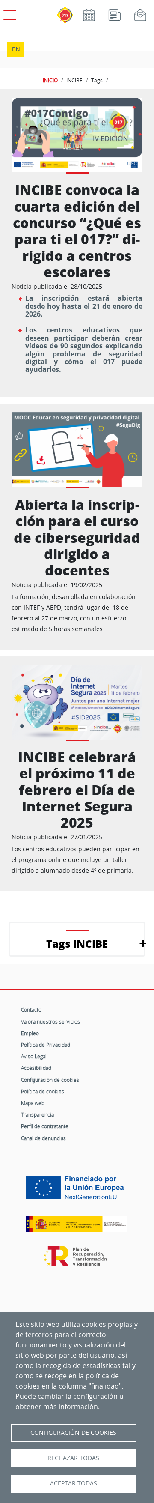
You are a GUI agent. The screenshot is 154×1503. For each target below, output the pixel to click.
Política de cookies (42, 1091)
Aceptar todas (73, 1483)
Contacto (31, 1009)
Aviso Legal (34, 1056)
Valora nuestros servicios (50, 1021)
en (16, 49)
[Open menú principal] (8, 13)
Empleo (30, 1033)
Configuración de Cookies (73, 1433)
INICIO (50, 80)
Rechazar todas (73, 1458)
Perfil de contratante (44, 1126)
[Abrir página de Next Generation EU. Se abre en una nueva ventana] (77, 1191)
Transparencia (37, 1114)
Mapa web (32, 1102)
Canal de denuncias (43, 1138)
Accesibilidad (36, 1067)
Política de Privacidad (45, 1044)
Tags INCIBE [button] (77, 943)
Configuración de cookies (50, 1079)
